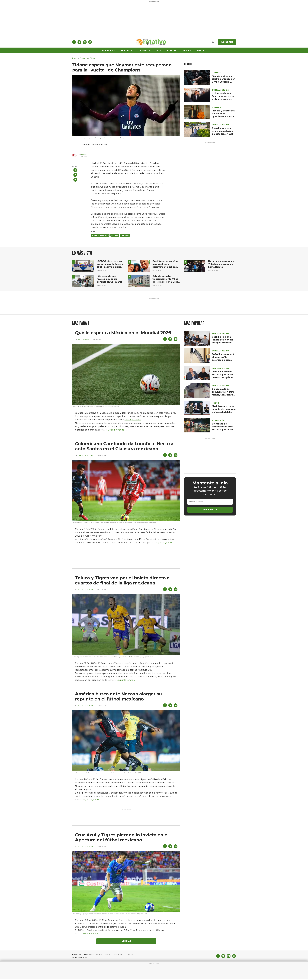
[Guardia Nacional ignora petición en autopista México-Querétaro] (197, 338)
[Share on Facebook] (75, 170)
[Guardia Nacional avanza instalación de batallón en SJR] (197, 129)
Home (75, 58)
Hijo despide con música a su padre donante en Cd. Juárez (109, 279)
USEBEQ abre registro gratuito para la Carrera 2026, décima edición (110, 264)
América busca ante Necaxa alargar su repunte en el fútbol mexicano (118, 696)
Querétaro (107, 50)
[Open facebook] (74, 42)
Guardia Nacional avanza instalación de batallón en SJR (222, 131)
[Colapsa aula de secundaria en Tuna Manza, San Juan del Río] (197, 390)
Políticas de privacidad (93, 954)
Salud (158, 50)
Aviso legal (76, 954)
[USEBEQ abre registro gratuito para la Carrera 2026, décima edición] (83, 265)
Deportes (143, 50)
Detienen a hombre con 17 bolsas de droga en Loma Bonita (221, 264)
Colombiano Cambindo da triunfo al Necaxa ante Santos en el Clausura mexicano (124, 446)
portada (125, 235)
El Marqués (218, 420)
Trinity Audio (94, 144)
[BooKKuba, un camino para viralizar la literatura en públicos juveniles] (139, 265)
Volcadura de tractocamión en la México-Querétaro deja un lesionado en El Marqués (224, 429)
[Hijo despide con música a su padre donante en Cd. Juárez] (83, 280)
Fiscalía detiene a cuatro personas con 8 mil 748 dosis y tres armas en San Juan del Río (223, 82)
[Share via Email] (75, 180)
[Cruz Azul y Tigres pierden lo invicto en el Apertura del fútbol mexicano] (126, 881)
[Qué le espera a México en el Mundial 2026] (126, 374)
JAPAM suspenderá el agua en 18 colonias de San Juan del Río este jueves (223, 360)
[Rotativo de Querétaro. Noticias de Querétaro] (151, 42)
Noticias (125, 50)
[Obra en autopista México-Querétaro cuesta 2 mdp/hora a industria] (197, 373)
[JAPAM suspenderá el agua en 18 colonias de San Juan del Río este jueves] (197, 355)
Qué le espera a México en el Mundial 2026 (123, 332)
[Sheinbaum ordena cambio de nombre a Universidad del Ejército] (197, 408)
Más (199, 50)
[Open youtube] (90, 42)
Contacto (129, 954)
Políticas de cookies (113, 954)
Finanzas (171, 50)
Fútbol (92, 58)
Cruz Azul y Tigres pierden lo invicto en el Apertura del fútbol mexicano (122, 837)
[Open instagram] (85, 42)
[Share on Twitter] (75, 175)
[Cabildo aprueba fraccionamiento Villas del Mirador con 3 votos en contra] (139, 280)
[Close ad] (306, 963)
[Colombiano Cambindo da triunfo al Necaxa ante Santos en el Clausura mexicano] (126, 490)
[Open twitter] (79, 42)
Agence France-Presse (85, 455)
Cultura (185, 50)
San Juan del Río (220, 90)
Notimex (84, 154)
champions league (100, 235)
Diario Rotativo (83, 339)
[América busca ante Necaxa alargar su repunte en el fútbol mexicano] (126, 740)
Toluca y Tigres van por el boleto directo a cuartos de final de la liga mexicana (122, 580)
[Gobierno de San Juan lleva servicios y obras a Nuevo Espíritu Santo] (197, 95)
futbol (114, 235)
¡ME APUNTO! (210, 509)
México (215, 403)
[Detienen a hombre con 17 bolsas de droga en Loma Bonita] (194, 265)
